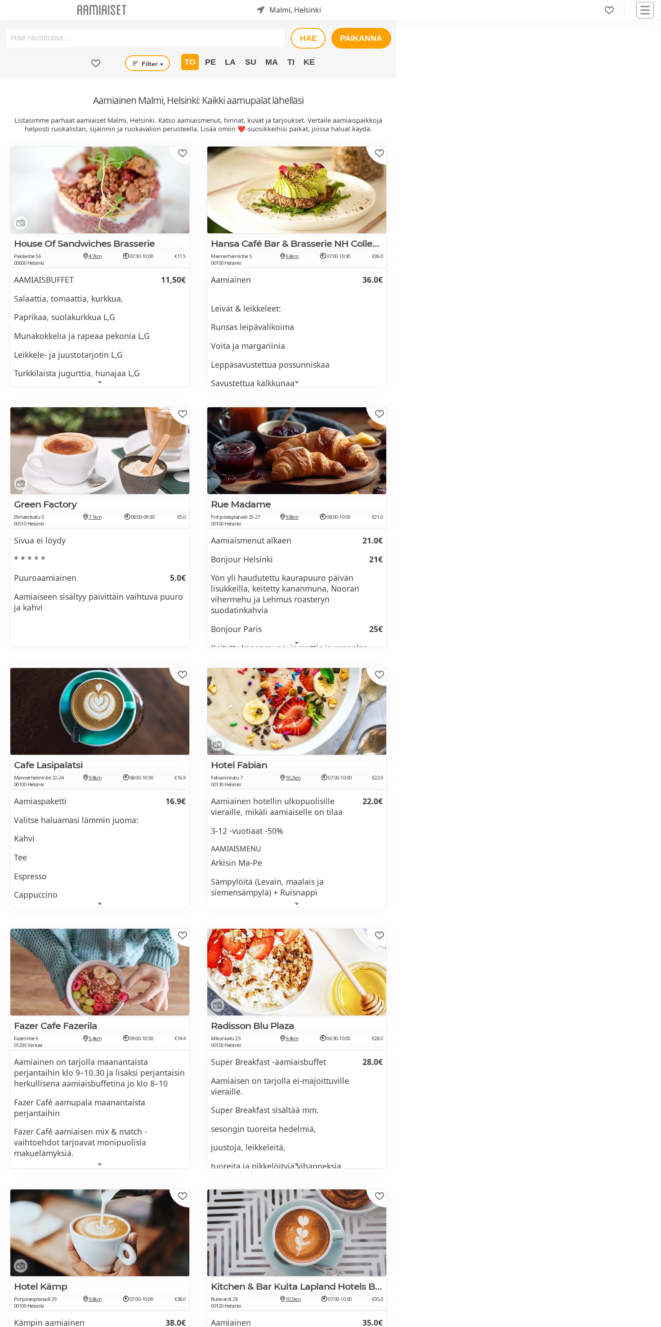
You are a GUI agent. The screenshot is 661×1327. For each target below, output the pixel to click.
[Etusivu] (101, 10)
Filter (152, 63)
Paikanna (361, 38)
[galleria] (18, 224)
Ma (271, 62)
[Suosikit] (609, 10)
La (230, 62)
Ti (291, 62)
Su (250, 62)
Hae (308, 38)
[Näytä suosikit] (95, 63)
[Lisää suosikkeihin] (182, 153)
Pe (210, 62)
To (190, 62)
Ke (309, 62)
